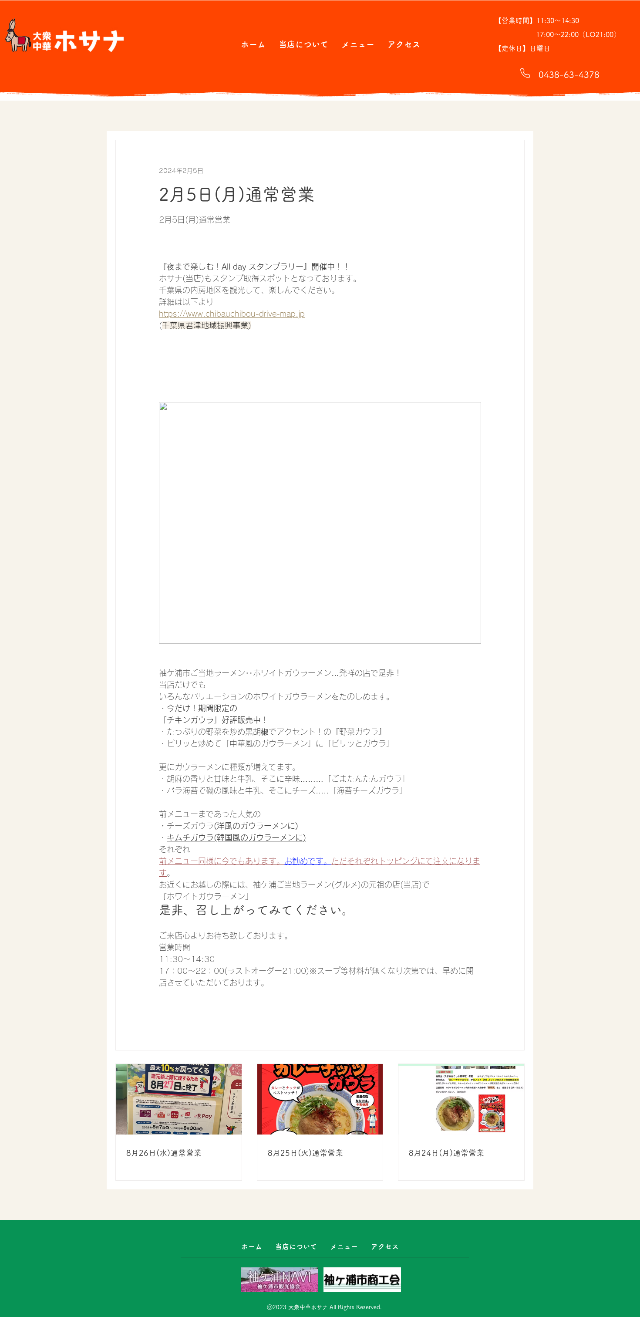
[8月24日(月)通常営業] (461, 1099)
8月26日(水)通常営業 (164, 1153)
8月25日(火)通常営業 (305, 1153)
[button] (303, 44)
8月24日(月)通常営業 (446, 1153)
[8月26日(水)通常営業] (179, 1099)
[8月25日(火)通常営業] (320, 1099)
